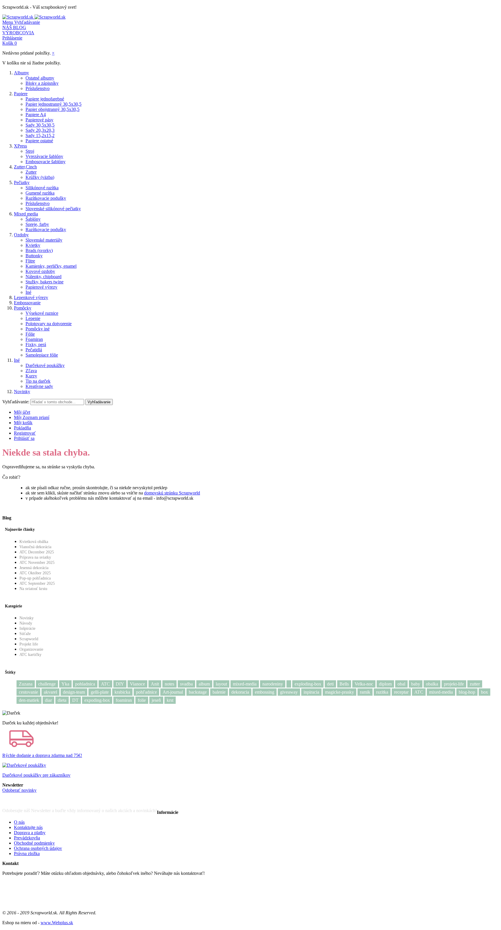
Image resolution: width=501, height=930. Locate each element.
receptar (401, 692)
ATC (105, 683)
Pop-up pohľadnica (35, 578)
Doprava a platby (30, 832)
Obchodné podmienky (34, 843)
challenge (47, 683)
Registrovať (25, 433)
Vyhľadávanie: (15, 401)
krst (170, 700)
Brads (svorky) (39, 250)
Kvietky (33, 245)
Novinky (22, 391)
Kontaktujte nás (28, 827)
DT (75, 700)
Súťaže (25, 634)
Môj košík (23, 422)
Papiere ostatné (39, 140)
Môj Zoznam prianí (31, 417)
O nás (19, 822)
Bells (344, 683)
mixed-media (245, 683)
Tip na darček (38, 381)
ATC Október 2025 (35, 573)
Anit (155, 683)
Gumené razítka (40, 192)
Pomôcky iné (38, 328)
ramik (365, 692)
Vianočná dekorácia (35, 547)
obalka (432, 683)
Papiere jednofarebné (45, 98)
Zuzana (25, 683)
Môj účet (22, 412)
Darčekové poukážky (45, 365)
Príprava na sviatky (35, 557)
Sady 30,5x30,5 (40, 125)
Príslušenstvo (38, 88)
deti (330, 683)
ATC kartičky (30, 654)
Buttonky (34, 255)
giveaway (289, 692)
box (484, 692)
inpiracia (311, 692)
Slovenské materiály (44, 240)
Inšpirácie (27, 628)
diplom (385, 683)
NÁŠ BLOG (14, 27)
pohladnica (85, 683)
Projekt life (28, 644)
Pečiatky (22, 182)
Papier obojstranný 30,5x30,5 (52, 109)
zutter (475, 683)
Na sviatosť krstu (33, 589)
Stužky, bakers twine (44, 281)
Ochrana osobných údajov (38, 848)
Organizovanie (31, 649)
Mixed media (26, 213)
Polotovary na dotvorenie (49, 323)
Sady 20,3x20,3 (40, 130)
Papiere (21, 93)
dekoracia (240, 692)
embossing (264, 692)
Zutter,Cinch (25, 166)
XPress (20, 145)
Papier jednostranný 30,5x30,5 (53, 104)
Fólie (30, 334)
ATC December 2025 (36, 552)
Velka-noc (364, 683)
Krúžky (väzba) (40, 177)
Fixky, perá (36, 344)
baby (415, 683)
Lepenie (33, 318)
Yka (65, 683)
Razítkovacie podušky (46, 198)
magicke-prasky (339, 692)
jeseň (156, 700)
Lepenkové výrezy (31, 297)
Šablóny (33, 219)
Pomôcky (22, 307)
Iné (28, 292)
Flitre (30, 260)
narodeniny (272, 683)
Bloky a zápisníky (42, 83)
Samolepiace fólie (42, 354)
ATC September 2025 (37, 583)
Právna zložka (27, 853)
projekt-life (454, 683)
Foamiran (34, 339)
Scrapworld (28, 639)
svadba (186, 683)
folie (142, 700)
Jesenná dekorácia (33, 568)
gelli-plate (100, 692)
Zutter (31, 172)
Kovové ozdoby (40, 271)
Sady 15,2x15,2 (40, 135)
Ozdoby (21, 234)
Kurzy (31, 375)
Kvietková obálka (33, 541)
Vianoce (137, 683)
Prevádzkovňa (27, 837)
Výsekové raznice (42, 313)
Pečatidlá (34, 349)
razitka (382, 692)
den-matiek (29, 700)
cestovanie (28, 692)
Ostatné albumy (40, 77)
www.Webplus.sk (57, 922)
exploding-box (308, 683)
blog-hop (467, 692)
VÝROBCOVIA (18, 32)
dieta (62, 700)
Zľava (31, 370)
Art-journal (173, 692)
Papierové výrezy (41, 287)
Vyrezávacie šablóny (44, 156)
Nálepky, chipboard (43, 276)
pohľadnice (146, 692)
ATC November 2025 (37, 562)
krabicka (122, 692)
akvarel (50, 692)
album (204, 683)
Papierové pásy (39, 119)
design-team (74, 692)
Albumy (21, 72)
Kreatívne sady (39, 386)
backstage (198, 692)
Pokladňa (22, 427)
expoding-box (97, 700)
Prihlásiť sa (24, 438)
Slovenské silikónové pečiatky (53, 208)
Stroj (30, 151)
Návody (25, 623)
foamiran (124, 700)
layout (221, 683)
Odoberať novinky (19, 790)
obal (401, 683)
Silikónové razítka (42, 187)
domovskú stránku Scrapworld (172, 492)
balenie (219, 692)
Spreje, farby (37, 224)
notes (169, 683)
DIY (120, 683)
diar (48, 700)
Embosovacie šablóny (46, 161)
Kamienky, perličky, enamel (51, 266)
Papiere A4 (36, 114)
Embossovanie (27, 302)
